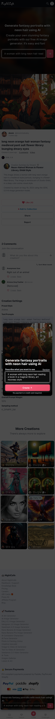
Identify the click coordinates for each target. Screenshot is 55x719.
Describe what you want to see (20, 369)
